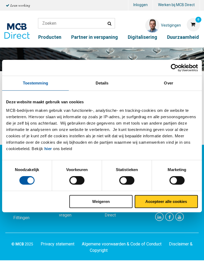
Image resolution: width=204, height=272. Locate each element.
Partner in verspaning (94, 37)
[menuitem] (140, 5)
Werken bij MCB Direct (176, 5)
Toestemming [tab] (35, 83)
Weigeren (101, 201)
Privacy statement (57, 243)
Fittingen (21, 217)
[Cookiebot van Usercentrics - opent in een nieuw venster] (174, 68)
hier (48, 148)
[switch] (76, 180)
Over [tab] (168, 83)
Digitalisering (142, 37)
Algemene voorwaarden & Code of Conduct (122, 243)
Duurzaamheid (183, 37)
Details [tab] (102, 83)
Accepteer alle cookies (166, 201)
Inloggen (140, 5)
